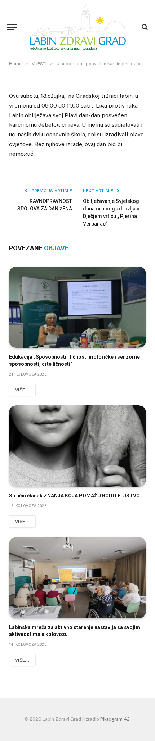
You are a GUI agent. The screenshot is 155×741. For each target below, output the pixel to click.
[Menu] (12, 27)
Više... (22, 389)
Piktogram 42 (115, 719)
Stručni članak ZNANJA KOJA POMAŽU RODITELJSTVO (74, 496)
